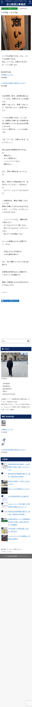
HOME (4, 549)
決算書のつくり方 (7, 75)
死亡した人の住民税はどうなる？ (19, 489)
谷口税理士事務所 (16, 4)
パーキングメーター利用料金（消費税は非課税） (19, 537)
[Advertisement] (16, 320)
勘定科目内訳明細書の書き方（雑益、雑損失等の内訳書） (19, 475)
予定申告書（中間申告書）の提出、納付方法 (18, 530)
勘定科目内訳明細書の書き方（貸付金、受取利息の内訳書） (19, 513)
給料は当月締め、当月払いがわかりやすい (19, 482)
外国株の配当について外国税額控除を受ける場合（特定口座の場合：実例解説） (19, 521)
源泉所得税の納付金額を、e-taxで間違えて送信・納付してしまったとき (19, 467)
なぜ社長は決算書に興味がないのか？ (13, 83)
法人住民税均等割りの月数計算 (18, 496)
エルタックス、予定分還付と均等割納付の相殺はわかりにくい (19, 505)
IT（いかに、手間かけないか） (9, 8)
